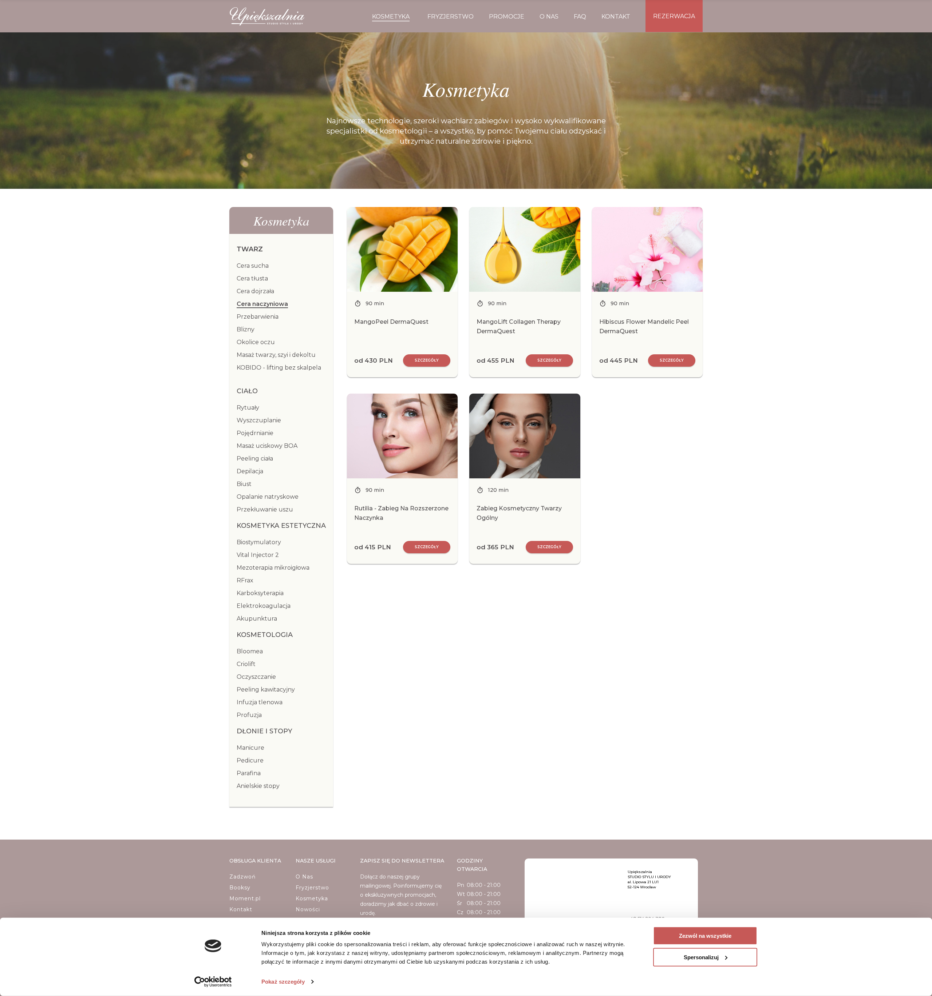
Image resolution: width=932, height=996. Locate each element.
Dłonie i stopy (264, 731)
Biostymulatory (259, 542)
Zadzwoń (242, 876)
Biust (244, 484)
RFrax (245, 580)
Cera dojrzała (255, 291)
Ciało (247, 391)
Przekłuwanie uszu (265, 509)
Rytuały (248, 407)
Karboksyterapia (260, 593)
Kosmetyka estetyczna (281, 526)
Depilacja (250, 471)
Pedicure (250, 760)
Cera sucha (253, 265)
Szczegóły (427, 360)
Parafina (249, 773)
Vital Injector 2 (258, 554)
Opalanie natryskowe (268, 496)
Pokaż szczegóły (283, 982)
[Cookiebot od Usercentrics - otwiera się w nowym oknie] (213, 981)
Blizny (245, 329)
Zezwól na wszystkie (705, 936)
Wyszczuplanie (259, 420)
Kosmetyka (312, 898)
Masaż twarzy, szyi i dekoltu (276, 354)
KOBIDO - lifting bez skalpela (279, 367)
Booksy (239, 887)
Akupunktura (257, 618)
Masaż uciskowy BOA (267, 445)
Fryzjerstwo (312, 887)
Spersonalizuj (701, 957)
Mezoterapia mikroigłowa (273, 567)
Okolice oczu (256, 342)
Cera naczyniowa (262, 303)
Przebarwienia (258, 316)
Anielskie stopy (258, 785)
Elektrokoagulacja (264, 605)
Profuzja (249, 715)
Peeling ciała (255, 458)
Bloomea (250, 651)
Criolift (246, 664)
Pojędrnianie (255, 433)
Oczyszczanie (256, 676)
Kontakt (240, 909)
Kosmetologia (265, 635)
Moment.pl (245, 898)
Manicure (250, 747)
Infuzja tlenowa (260, 702)
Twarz (250, 249)
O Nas (304, 876)
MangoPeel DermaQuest (391, 321)
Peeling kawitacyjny (266, 689)
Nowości (308, 909)
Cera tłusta (252, 278)
